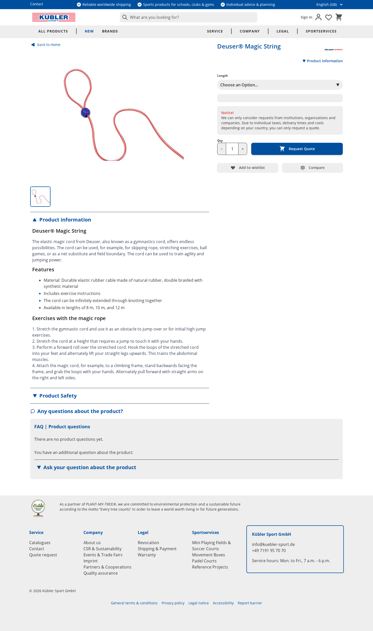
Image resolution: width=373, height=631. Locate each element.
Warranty (147, 555)
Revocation (148, 542)
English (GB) (326, 4)
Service (215, 31)
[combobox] (188, 17)
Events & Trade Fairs (103, 555)
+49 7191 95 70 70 (269, 550)
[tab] (40, 196)
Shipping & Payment (157, 548)
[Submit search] (124, 17)
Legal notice (199, 603)
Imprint (90, 561)
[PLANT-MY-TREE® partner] (41, 508)
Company (250, 31)
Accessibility (223, 603)
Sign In (306, 17)
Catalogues (39, 542)
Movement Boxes (208, 555)
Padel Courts (204, 561)
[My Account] (318, 17)
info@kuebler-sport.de (273, 544)
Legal (283, 31)
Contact (36, 548)
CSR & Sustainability (102, 548)
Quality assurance (100, 573)
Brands (110, 31)
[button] (119, 219)
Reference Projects (210, 567)
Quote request (43, 555)
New (89, 31)
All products (53, 31)
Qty (220, 141)
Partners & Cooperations (107, 567)
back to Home (48, 44)
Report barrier (250, 603)
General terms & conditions (134, 603)
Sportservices (321, 31)
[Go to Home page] (53, 17)
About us (92, 542)
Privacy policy (173, 603)
